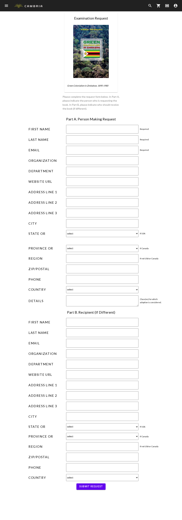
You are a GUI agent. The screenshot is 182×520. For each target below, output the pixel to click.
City (32, 223)
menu (6, 6)
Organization (42, 160)
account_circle (175, 6)
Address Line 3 (42, 213)
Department (40, 171)
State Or (37, 233)
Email (34, 150)
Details (35, 301)
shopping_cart (158, 6)
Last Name (38, 140)
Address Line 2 (42, 202)
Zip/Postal (38, 269)
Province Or (40, 248)
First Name (39, 129)
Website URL (40, 181)
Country (37, 289)
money (167, 6)
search (150, 6)
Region (35, 258)
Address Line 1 (42, 192)
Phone (34, 279)
